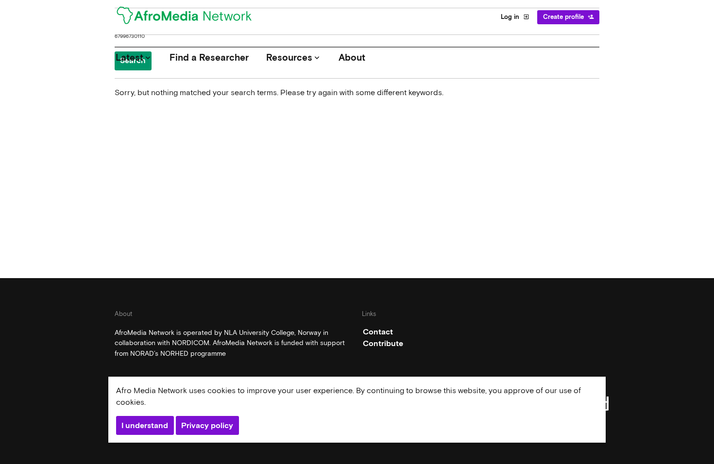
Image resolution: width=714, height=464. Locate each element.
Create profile (568, 16)
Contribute (383, 343)
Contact (378, 331)
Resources (294, 57)
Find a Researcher (209, 57)
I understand (144, 425)
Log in (515, 16)
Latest (134, 57)
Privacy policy (207, 425)
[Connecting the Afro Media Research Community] (190, 17)
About (352, 57)
